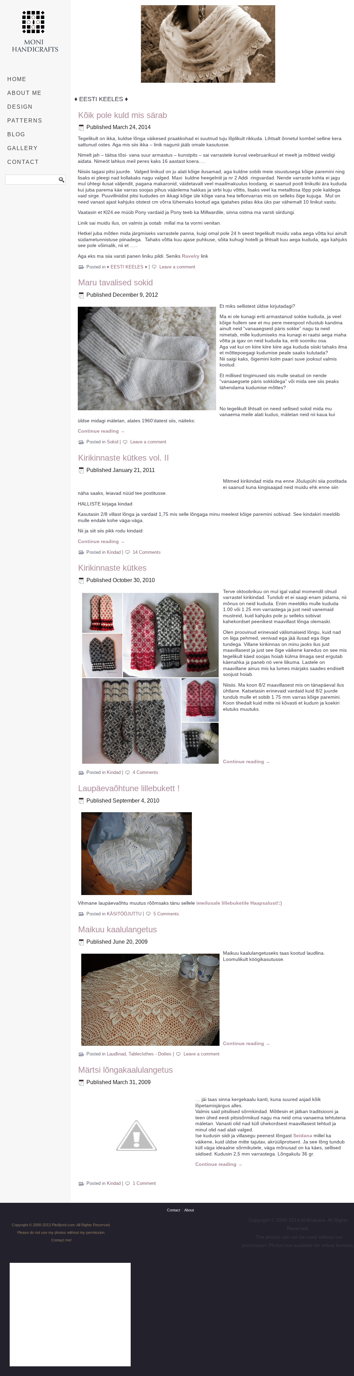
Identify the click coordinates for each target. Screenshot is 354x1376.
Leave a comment (177, 266)
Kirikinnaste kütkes (112, 567)
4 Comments (145, 772)
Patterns (25, 121)
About (189, 1210)
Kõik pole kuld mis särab (122, 115)
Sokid (112, 441)
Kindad (114, 552)
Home (17, 79)
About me (24, 93)
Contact (23, 162)
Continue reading (101, 431)
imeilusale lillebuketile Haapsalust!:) (239, 903)
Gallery (22, 148)
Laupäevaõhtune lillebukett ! (129, 788)
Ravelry (190, 256)
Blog (16, 134)
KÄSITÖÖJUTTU (124, 913)
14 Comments (147, 552)
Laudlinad (116, 1053)
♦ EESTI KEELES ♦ (127, 266)
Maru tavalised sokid (115, 282)
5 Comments (166, 913)
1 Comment (144, 1183)
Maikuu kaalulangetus (117, 929)
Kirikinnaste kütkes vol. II (123, 457)
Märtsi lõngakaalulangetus (125, 1069)
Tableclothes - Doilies (150, 1053)
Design (20, 107)
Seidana (302, 1135)
